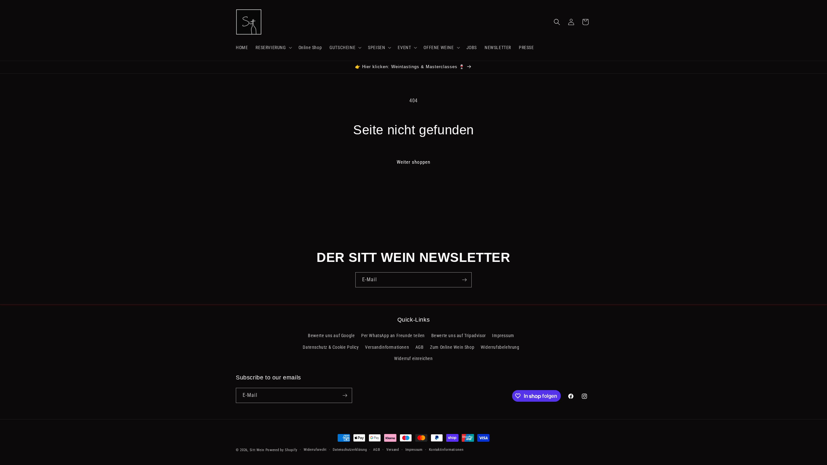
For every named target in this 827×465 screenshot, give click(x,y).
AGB (419, 347)
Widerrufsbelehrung (500, 347)
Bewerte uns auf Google (331, 335)
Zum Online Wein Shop (452, 347)
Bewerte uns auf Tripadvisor (458, 335)
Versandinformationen (387, 347)
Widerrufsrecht (315, 450)
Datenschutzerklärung (350, 450)
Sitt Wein (257, 450)
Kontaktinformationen (446, 450)
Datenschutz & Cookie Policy (331, 347)
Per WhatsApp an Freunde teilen (393, 335)
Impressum (503, 335)
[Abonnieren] (464, 279)
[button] (273, 47)
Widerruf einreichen (413, 358)
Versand (392, 450)
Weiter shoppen (413, 162)
